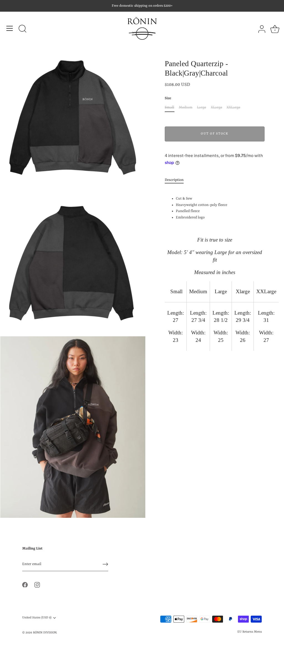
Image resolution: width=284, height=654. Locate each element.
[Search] (22, 29)
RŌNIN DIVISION (44, 632)
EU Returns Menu (249, 631)
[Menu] (10, 28)
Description (174, 180)
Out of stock (214, 134)
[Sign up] (105, 564)
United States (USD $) (36, 617)
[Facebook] (25, 585)
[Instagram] (37, 585)
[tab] (177, 180)
